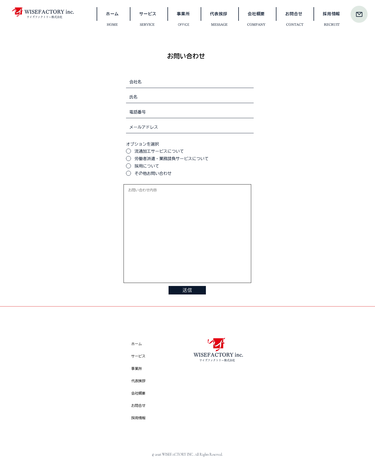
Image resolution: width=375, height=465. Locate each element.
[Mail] (359, 14)
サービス (138, 356)
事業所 (136, 368)
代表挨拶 (138, 381)
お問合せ (138, 405)
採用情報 (138, 418)
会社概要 (138, 393)
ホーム (136, 344)
